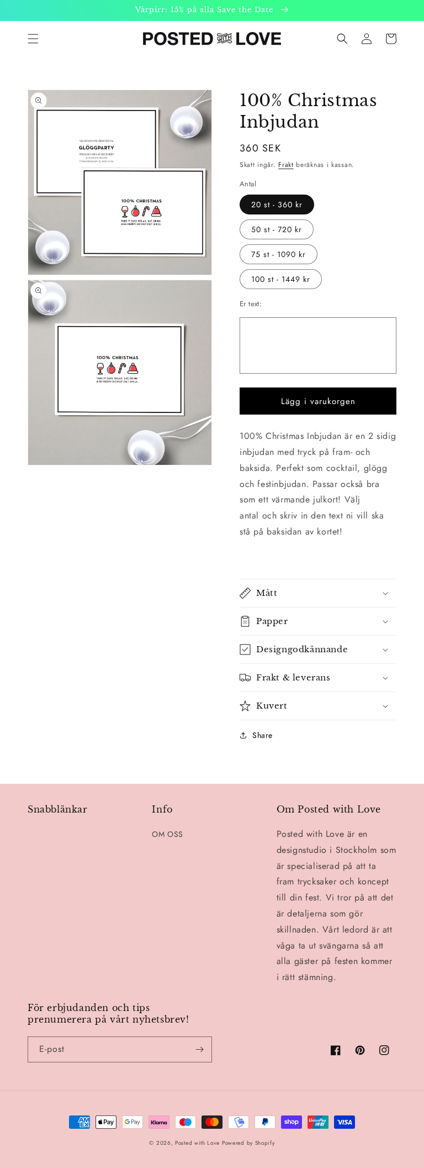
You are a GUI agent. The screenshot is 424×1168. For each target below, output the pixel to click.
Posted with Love (197, 1143)
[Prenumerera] (199, 1049)
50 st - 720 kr (276, 229)
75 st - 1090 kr (278, 254)
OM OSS (167, 834)
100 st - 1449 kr (280, 279)
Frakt (286, 165)
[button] (33, 39)
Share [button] (262, 735)
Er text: (251, 303)
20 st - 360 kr (277, 204)
